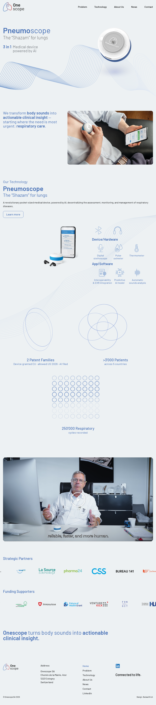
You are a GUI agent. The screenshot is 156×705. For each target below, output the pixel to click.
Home (86, 665)
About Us (119, 6)
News (134, 6)
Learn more (13, 214)
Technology (100, 6)
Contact (148, 6)
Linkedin (87, 693)
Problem (82, 6)
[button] (78, 499)
